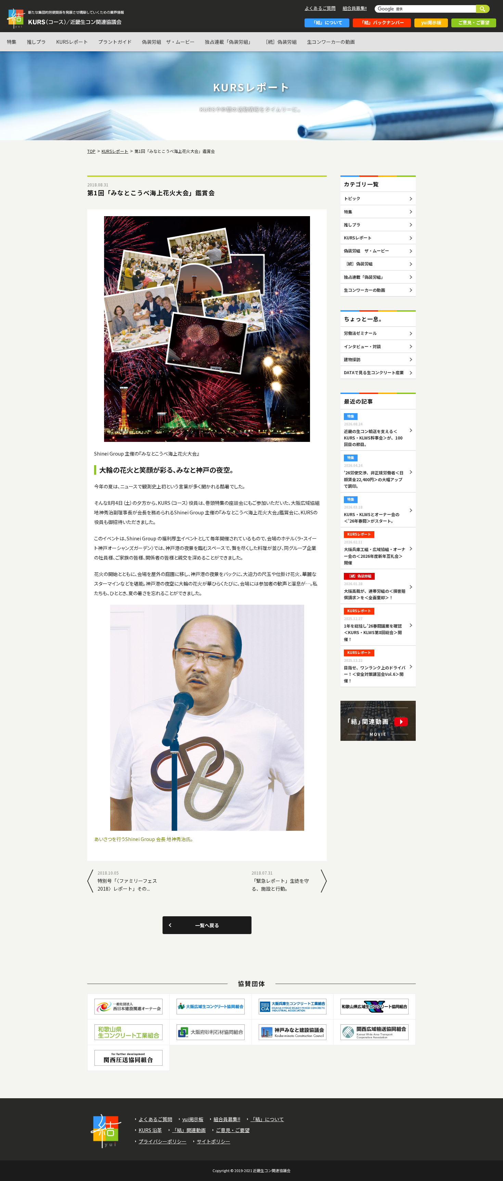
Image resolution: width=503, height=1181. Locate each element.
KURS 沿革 (150, 1130)
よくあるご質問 (320, 8)
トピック (352, 198)
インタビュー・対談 (362, 346)
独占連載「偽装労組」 (229, 41)
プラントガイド (115, 41)
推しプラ (36, 41)
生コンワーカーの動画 (331, 41)
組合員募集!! (355, 8)
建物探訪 (352, 359)
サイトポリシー (213, 1141)
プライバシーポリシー (162, 1141)
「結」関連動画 (189, 1130)
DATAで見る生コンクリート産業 (374, 372)
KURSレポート (72, 41)
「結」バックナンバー (382, 22)
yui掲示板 (431, 22)
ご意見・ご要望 (473, 22)
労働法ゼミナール (360, 333)
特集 (11, 41)
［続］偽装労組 (280, 41)
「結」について (327, 22)
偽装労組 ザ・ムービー (168, 41)
